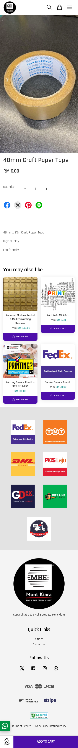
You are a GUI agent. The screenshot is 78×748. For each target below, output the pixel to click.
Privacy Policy (40, 726)
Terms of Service (21, 726)
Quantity (9, 187)
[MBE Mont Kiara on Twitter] (22, 670)
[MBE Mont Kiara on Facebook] (33, 670)
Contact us (39, 644)
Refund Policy (58, 726)
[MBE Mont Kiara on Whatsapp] (56, 670)
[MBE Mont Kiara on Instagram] (45, 670)
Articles (39, 639)
